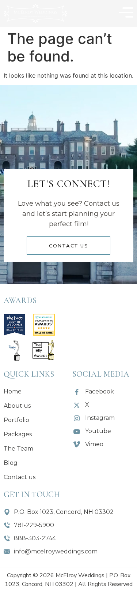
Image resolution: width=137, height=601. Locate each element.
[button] (126, 13)
